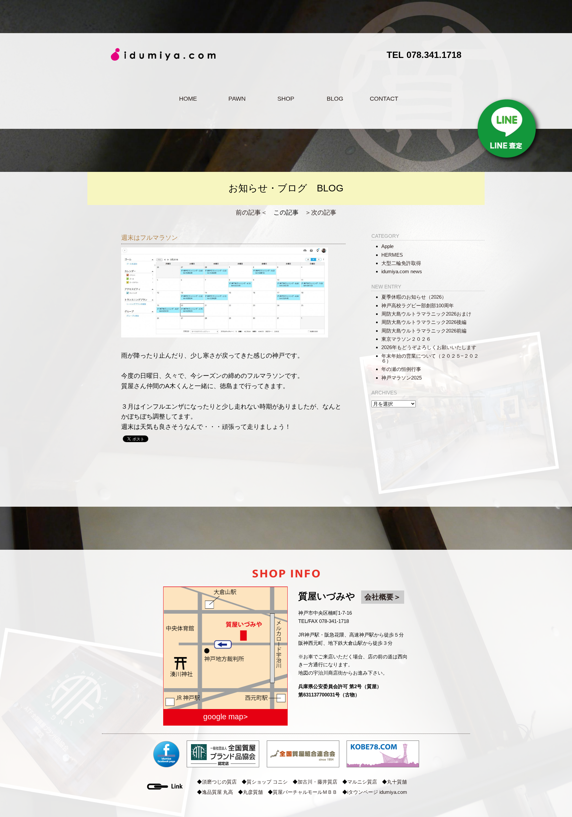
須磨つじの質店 (219, 782)
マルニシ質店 (362, 782)
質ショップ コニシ (267, 782)
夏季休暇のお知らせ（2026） (414, 297)
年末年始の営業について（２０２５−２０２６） (430, 358)
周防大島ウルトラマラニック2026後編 (423, 322)
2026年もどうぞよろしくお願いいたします (428, 347)
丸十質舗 (397, 782)
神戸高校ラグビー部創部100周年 (417, 305)
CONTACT (384, 98)
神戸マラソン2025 (401, 378)
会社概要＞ (382, 597)
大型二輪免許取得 (401, 263)
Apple (387, 246)
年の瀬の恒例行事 (401, 369)
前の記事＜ (251, 212)
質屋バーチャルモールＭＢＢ (305, 792)
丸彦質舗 (253, 792)
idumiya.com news (401, 271)
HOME (188, 98)
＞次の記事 (320, 212)
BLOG (335, 98)
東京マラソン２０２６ (406, 339)
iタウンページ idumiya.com (377, 792)
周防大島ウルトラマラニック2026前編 (423, 330)
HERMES (392, 255)
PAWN (237, 98)
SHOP (285, 98)
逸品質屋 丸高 (217, 792)
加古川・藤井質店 (317, 782)
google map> (225, 716)
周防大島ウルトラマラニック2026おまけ (426, 314)
